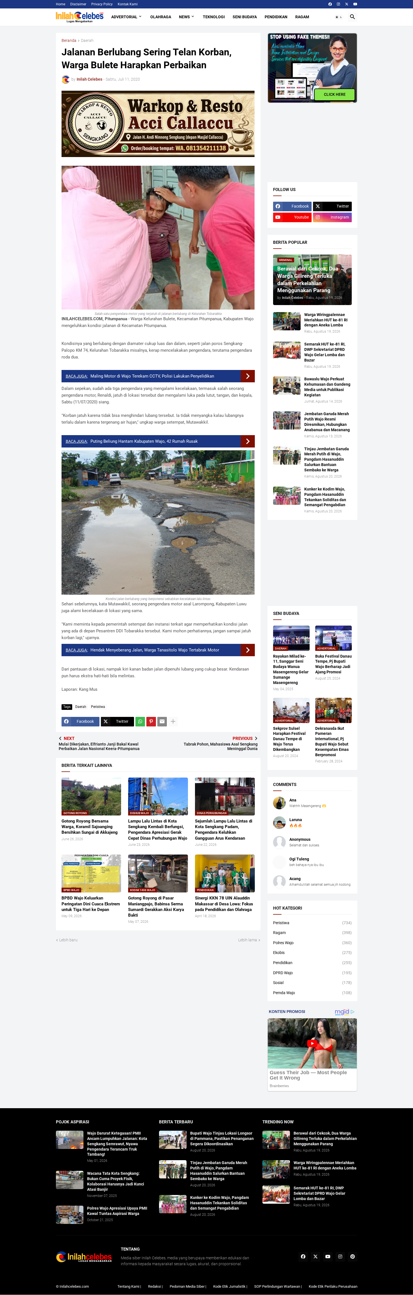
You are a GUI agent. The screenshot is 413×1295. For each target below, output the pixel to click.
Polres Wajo (312, 942)
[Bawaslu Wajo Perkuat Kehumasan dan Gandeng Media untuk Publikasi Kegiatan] (287, 385)
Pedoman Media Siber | (188, 1286)
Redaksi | (155, 1286)
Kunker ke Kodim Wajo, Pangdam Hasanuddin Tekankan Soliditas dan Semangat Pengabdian (325, 497)
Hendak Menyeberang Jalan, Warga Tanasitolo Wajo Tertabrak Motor (154, 650)
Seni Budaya (245, 17)
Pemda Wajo (312, 992)
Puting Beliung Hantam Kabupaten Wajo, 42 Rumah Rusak (144, 441)
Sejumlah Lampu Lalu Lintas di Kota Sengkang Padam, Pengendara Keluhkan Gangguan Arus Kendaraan (223, 830)
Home (60, 4)
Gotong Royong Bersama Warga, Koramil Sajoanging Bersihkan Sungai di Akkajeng (90, 827)
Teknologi (214, 17)
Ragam (302, 17)
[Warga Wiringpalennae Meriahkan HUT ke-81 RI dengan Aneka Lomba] (287, 321)
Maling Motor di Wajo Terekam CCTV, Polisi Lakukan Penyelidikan (152, 376)
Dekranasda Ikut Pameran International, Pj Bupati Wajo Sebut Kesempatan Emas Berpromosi (332, 741)
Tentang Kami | (129, 1286)
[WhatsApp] (140, 721)
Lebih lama (247, 940)
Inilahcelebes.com (74, 1286)
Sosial (312, 982)
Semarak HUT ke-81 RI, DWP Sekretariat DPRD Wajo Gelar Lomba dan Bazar (324, 352)
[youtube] (355, 4)
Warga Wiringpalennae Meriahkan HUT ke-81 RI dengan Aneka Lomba (326, 320)
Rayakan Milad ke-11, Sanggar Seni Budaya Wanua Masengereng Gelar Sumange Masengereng (290, 669)
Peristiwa (98, 707)
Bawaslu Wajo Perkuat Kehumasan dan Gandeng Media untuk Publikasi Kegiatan (327, 387)
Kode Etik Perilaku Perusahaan (333, 1286)
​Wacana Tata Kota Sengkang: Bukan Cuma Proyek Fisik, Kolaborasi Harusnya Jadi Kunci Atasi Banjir (115, 1181)
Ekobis (312, 952)
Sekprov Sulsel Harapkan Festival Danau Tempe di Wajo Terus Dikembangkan (289, 739)
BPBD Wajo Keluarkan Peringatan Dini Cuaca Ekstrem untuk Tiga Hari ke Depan (91, 904)
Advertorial (124, 17)
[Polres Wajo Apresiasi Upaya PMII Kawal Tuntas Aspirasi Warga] (69, 1215)
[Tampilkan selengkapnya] (173, 721)
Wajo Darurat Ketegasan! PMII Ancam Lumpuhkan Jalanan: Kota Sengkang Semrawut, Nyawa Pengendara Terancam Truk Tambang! (117, 1144)
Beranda (69, 40)
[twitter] (346, 4)
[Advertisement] (309, 138)
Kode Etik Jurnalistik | (230, 1286)
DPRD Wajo (312, 973)
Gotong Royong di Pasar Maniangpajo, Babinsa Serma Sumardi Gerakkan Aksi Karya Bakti (156, 907)
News (184, 17)
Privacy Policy (102, 4)
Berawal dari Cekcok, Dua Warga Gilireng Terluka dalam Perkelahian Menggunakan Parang (325, 1138)
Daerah (87, 40)
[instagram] (338, 4)
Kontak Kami (128, 4)
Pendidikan (276, 17)
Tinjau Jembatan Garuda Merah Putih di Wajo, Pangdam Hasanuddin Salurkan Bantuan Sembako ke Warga (326, 459)
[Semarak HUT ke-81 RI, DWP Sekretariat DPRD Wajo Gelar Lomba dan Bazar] (287, 351)
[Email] (162, 721)
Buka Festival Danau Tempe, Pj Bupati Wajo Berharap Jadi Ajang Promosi (333, 664)
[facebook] (330, 4)
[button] (339, 17)
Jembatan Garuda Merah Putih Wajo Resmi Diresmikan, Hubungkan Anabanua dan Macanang (327, 422)
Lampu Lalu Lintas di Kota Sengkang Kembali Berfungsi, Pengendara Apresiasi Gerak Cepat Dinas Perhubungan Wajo (157, 830)
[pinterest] (352, 1257)
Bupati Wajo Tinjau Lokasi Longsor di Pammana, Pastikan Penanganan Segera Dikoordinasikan (222, 1138)
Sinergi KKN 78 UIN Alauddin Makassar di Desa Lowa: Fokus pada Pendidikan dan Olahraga (224, 904)
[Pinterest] (151, 721)
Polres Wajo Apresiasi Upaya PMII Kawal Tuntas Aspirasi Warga (117, 1211)
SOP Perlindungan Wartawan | (278, 1286)
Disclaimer (78, 4)
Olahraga (160, 17)
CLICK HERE (334, 94)
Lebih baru (68, 940)
